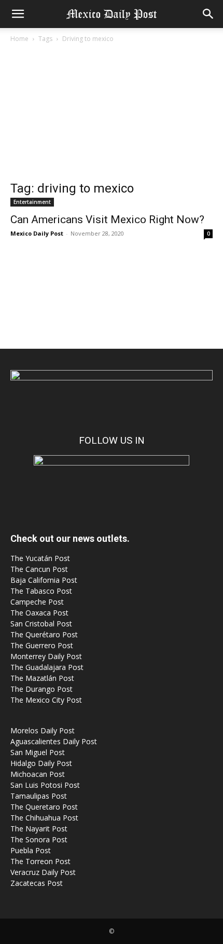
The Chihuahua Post (44, 818)
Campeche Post (37, 602)
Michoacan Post (37, 774)
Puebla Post (30, 850)
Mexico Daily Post (36, 233)
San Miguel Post (37, 752)
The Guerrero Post (41, 645)
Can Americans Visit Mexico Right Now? (107, 219)
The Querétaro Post (44, 634)
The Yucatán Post (40, 558)
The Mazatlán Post (42, 678)
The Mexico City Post (46, 700)
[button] (17, 14)
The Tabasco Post (41, 591)
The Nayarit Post (38, 828)
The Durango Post (41, 689)
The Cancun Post (39, 569)
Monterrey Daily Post (46, 656)
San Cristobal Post (41, 623)
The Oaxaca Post (39, 613)
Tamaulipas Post (38, 796)
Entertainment (32, 202)
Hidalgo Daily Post (41, 763)
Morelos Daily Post (42, 730)
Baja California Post (43, 580)
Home (19, 38)
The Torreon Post (40, 861)
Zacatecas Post (36, 883)
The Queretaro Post (44, 807)
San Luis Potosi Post (45, 785)
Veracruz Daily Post (43, 872)
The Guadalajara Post (46, 667)
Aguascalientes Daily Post (53, 741)
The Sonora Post (38, 839)
